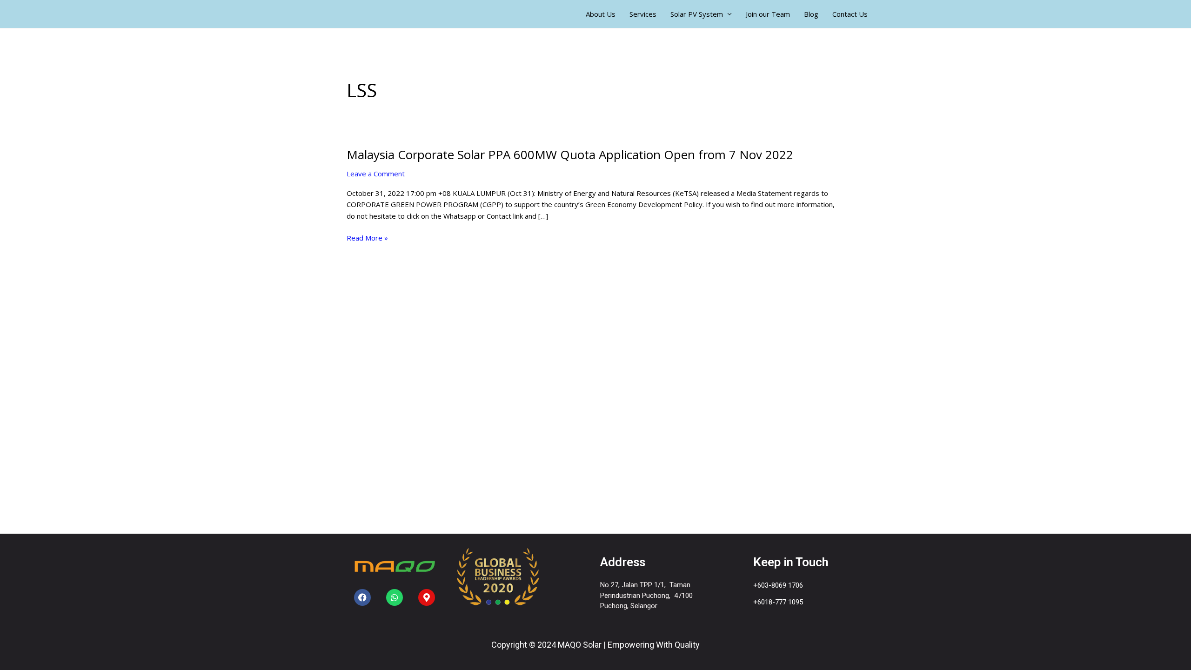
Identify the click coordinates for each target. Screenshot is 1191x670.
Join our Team (768, 14)
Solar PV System (696, 14)
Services (642, 14)
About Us (601, 14)
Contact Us (850, 14)
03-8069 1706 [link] (782, 585)
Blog (811, 14)
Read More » (367, 238)
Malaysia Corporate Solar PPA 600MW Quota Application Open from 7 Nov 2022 (570, 154)
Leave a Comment (376, 173)
